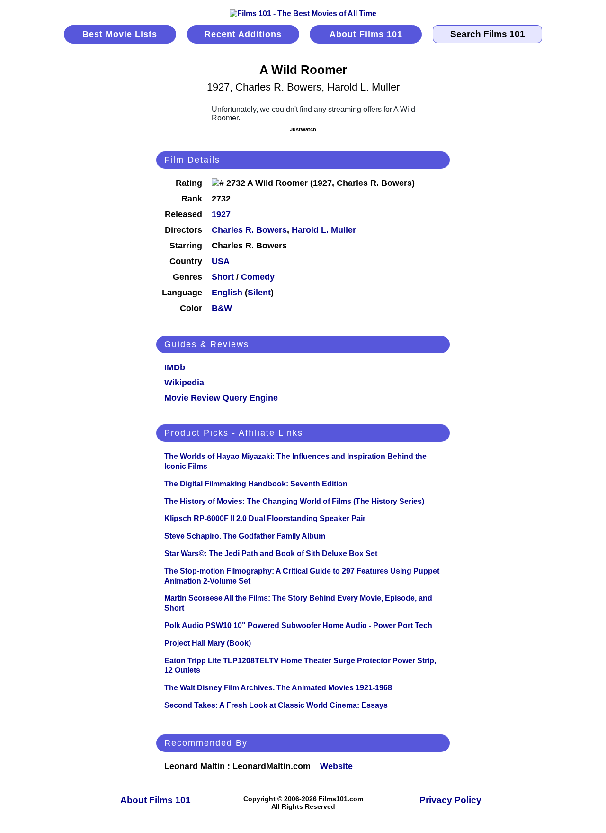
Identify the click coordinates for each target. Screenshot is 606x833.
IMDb (174, 367)
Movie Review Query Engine (221, 398)
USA (221, 261)
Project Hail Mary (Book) (207, 643)
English (227, 292)
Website (336, 766)
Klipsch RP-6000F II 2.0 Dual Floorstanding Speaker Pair (264, 518)
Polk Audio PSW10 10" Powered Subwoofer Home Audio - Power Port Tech (298, 626)
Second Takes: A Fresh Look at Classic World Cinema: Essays (276, 705)
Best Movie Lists (119, 34)
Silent (259, 292)
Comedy (258, 277)
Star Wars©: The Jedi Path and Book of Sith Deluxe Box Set (270, 553)
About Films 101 (366, 34)
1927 (221, 214)
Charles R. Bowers (249, 230)
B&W (222, 308)
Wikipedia (184, 382)
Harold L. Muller (324, 230)
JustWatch (303, 129)
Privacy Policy (450, 800)
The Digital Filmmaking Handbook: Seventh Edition (256, 484)
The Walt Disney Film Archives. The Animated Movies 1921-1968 (278, 688)
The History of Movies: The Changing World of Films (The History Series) (294, 501)
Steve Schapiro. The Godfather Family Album (244, 536)
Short (223, 277)
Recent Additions (243, 34)
